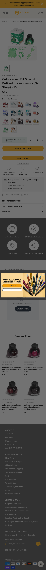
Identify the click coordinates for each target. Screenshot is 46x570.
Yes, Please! (12, 285)
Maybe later (12, 289)
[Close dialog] (43, 274)
